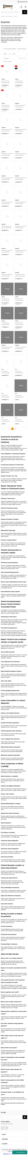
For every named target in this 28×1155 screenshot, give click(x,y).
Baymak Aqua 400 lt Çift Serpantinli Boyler (20, 347)
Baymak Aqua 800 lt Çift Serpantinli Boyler (7, 275)
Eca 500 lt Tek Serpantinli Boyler (19, 420)
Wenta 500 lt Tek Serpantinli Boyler (6, 106)
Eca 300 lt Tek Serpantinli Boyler (6, 396)
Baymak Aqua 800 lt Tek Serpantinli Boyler (20, 202)
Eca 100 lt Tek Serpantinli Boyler (6, 372)
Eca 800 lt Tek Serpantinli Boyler (19, 396)
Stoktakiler (6, 58)
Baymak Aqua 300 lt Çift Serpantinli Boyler (7, 347)
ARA (25, 12)
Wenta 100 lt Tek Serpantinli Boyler (6, 299)
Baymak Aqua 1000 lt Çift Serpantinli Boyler (20, 275)
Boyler (15, 16)
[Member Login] (21, 6)
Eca (2, 369)
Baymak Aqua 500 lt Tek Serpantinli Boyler (7, 202)
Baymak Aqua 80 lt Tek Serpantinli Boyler (20, 106)
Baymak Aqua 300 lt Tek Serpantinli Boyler (7, 178)
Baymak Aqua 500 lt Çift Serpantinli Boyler (20, 251)
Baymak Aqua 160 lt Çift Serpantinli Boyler (20, 226)
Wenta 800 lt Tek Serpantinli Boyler (6, 323)
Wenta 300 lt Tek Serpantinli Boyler (19, 299)
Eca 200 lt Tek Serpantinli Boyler (6, 420)
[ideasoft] (6, 1154)
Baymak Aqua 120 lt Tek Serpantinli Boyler (20, 130)
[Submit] (25, 1117)
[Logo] (8, 7)
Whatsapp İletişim (21, 1152)
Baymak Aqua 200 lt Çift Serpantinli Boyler (7, 251)
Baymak (17, 103)
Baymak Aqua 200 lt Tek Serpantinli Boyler (20, 154)
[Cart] (25, 6)
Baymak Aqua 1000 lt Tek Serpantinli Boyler (7, 226)
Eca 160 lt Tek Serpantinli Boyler (19, 372)
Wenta (3, 79)
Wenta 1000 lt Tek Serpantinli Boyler (19, 323)
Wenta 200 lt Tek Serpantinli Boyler (19, 81)
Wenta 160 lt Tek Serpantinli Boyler (6, 81)
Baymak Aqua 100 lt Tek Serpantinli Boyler (7, 130)
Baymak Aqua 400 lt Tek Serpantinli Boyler (20, 178)
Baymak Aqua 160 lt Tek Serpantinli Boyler (7, 154)
